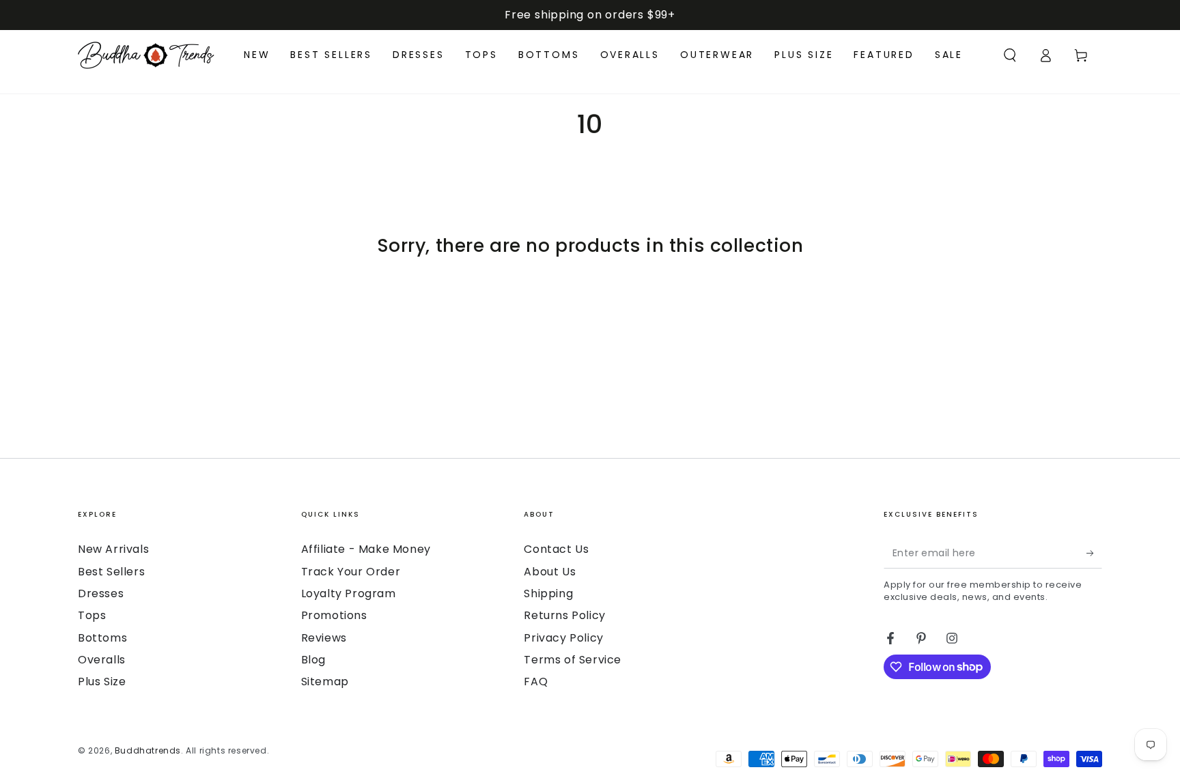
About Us (550, 571)
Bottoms (102, 638)
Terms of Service (572, 660)
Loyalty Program (348, 593)
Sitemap (325, 681)
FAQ (536, 681)
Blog (313, 660)
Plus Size (102, 681)
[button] (1010, 55)
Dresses (101, 593)
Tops (92, 615)
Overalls (102, 660)
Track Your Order (351, 571)
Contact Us (556, 549)
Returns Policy (564, 615)
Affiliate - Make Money (366, 549)
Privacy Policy (563, 638)
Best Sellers (111, 571)
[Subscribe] (1094, 553)
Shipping (548, 593)
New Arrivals (113, 549)
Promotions (334, 615)
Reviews (324, 638)
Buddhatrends (148, 750)
